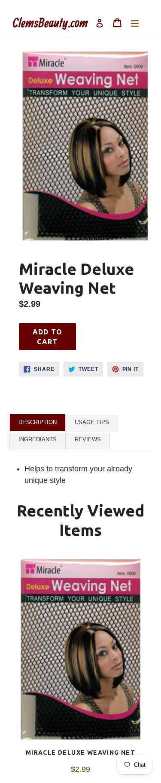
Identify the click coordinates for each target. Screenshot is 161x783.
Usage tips (92, 422)
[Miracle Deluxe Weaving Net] (80, 652)
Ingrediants (37, 439)
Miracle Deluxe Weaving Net (80, 752)
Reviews (88, 439)
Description (37, 422)
